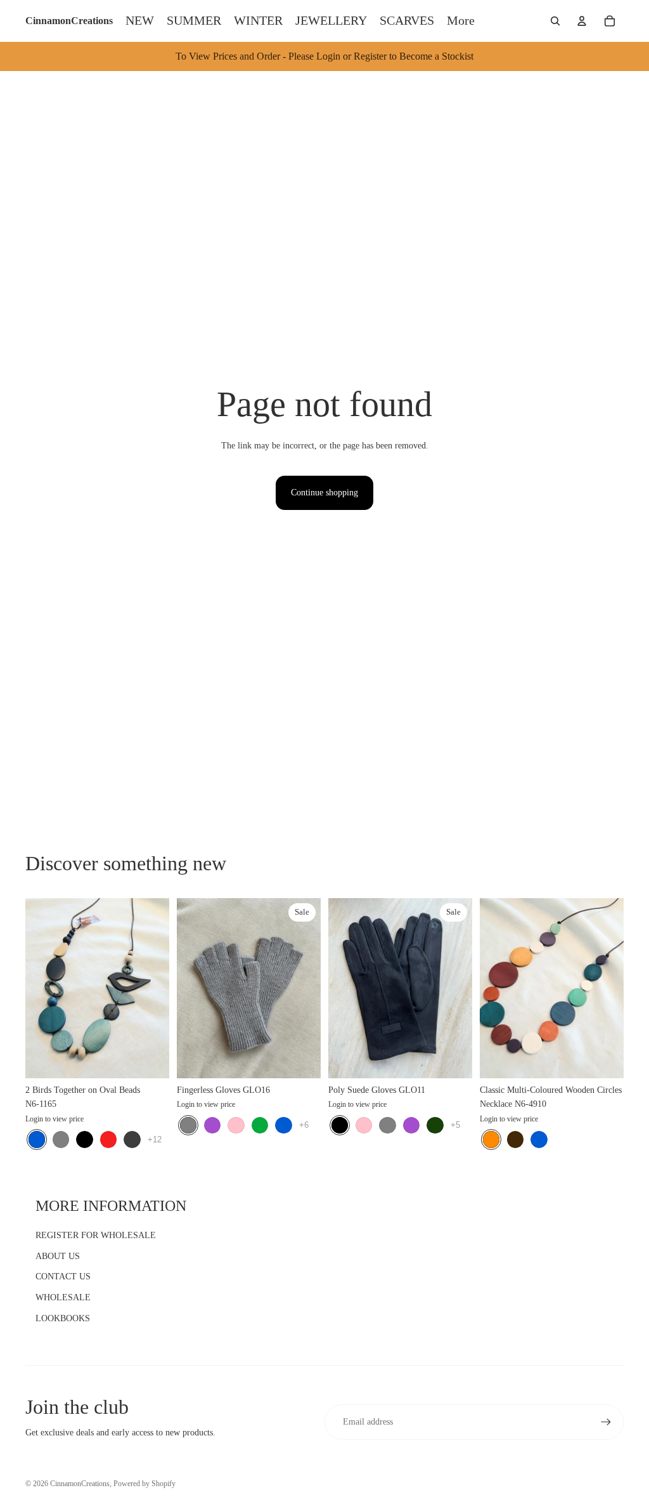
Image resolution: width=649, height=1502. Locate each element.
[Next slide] (159, 988)
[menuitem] (461, 21)
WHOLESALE (63, 1297)
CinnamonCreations (80, 1483)
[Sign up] (606, 1422)
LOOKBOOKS (62, 1318)
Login (34, 1118)
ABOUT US (57, 1256)
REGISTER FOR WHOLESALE (95, 1235)
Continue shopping (324, 492)
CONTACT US (63, 1276)
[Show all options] (155, 1139)
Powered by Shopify (144, 1483)
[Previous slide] (35, 988)
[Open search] (555, 21)
